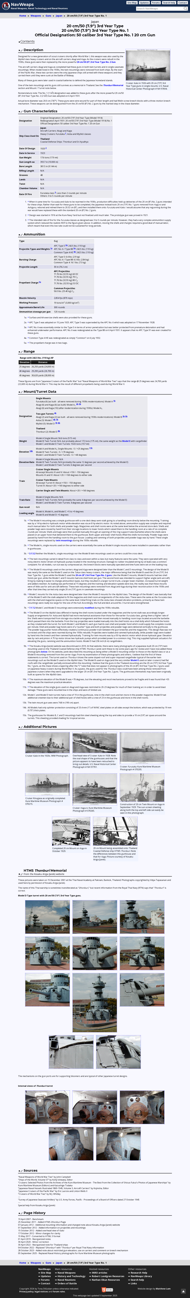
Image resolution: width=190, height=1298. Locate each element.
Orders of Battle (67, 1283)
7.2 (33, 607)
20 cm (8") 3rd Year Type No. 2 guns (93, 575)
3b (80, 404)
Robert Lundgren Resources (108, 1276)
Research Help (139, 1272)
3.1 (30, 553)
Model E (126, 441)
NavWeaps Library (141, 1276)
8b (59, 423)
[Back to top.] (183, 1291)
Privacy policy (26, 1291)
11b (90, 448)
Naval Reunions (66, 1279)
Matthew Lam (163, 1288)
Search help (169, 2)
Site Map (132, 2)
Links (134, 1283)
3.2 (33, 553)
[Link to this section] (21, 50)
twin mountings (64, 540)
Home (22, 15)
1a (51, 248)
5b (126, 416)
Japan (59, 15)
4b (55, 413)
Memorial (113, 85)
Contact (182, 2)
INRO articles (99, 1272)
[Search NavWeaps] (185, 9)
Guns (48, 15)
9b (59, 431)
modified (89, 607)
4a (75, 252)
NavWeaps (44, 1269)
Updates (144, 2)
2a (66, 245)
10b (31, 451)
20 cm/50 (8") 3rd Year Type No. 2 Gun (96, 62)
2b (77, 404)
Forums (156, 2)
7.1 (30, 607)
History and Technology (71, 1276)
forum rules (59, 1291)
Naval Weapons (66, 1272)
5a (40, 282)
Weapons (36, 15)
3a (74, 248)
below (44, 651)
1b (114, 401)
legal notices (41, 1291)
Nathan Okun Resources (106, 1279)
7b (57, 419)
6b (54, 419)
